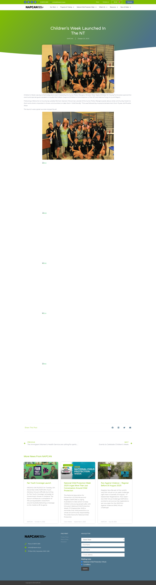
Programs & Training (66, 7)
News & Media (125, 7)
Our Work (53, 7)
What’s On (102, 7)
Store (97, 2)
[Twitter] (28, 2)
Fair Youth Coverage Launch (39, 483)
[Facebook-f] (25, 2)
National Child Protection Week (85, 7)
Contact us (106, 2)
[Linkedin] (35, 2)
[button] (112, 428)
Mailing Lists (86, 559)
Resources (113, 7)
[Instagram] (32, 2)
